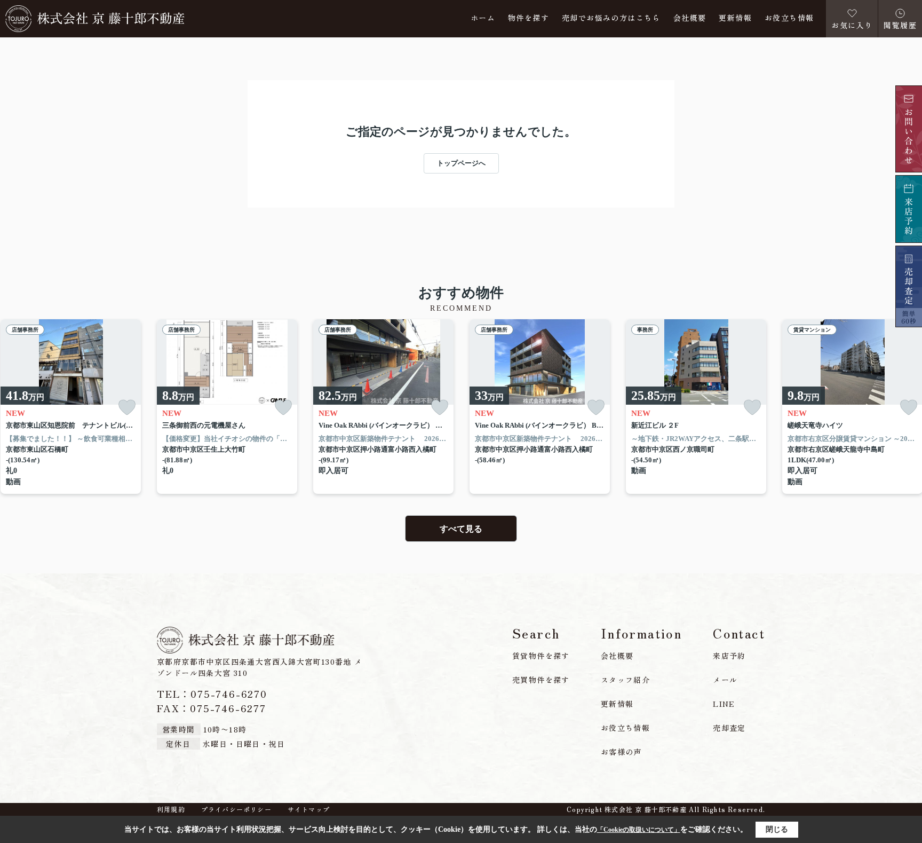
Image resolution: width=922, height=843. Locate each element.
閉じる (777, 829)
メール (725, 679)
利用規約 (171, 809)
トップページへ (461, 163)
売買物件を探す (541, 679)
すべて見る (461, 528)
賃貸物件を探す (541, 655)
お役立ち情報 (789, 18)
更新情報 (735, 18)
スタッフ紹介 (625, 679)
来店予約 (729, 655)
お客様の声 (621, 751)
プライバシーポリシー (236, 809)
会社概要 (689, 18)
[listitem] (227, 406)
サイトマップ (309, 809)
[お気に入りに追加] (127, 408)
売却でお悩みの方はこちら (611, 18)
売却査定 (729, 727)
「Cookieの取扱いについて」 (638, 829)
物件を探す (528, 18)
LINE (724, 703)
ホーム (483, 18)
